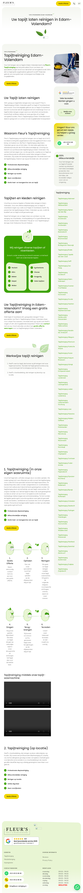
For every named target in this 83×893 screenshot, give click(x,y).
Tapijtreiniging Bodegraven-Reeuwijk (66, 244)
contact (46, 324)
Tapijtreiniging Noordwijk (63, 446)
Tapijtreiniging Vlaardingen (63, 516)
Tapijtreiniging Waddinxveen (63, 529)
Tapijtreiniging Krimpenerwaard (64, 370)
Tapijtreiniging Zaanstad (66, 546)
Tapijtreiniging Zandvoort (63, 552)
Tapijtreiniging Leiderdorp (63, 395)
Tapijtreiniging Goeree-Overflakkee (66, 287)
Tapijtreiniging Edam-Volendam (65, 280)
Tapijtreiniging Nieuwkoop (63, 433)
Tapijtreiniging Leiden (65, 389)
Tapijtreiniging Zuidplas (66, 564)
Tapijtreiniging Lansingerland (63, 383)
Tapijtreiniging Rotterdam (63, 495)
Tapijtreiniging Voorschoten (63, 523)
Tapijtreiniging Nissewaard (63, 439)
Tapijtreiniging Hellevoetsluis (63, 325)
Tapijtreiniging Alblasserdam (63, 204)
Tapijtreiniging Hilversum (66, 342)
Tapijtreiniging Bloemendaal (63, 237)
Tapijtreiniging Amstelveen (63, 217)
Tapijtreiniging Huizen (65, 353)
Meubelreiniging (9, 859)
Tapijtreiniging (9, 856)
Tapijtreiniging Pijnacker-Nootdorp (66, 477)
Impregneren (8, 863)
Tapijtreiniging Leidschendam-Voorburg (63, 402)
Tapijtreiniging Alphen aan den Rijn (65, 211)
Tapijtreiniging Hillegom (66, 337)
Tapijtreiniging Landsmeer (63, 377)
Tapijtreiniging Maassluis (66, 414)
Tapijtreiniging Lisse (64, 409)
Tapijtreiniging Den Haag (64, 267)
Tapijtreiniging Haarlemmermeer (64, 309)
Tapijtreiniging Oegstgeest (63, 453)
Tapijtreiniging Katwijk (65, 364)
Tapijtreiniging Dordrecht (63, 273)
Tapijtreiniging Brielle (65, 250)
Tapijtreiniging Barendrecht (63, 231)
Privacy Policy (47, 860)
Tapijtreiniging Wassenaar (63, 536)
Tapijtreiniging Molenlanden (63, 426)
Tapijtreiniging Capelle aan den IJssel (65, 255)
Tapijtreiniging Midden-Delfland (66, 419)
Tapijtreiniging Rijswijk (65, 490)
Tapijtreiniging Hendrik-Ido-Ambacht (66, 331)
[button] (79, 3)
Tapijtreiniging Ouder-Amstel (65, 464)
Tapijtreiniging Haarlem (66, 304)
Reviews (45, 857)
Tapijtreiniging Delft (64, 261)
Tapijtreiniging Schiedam (66, 501)
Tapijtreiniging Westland (66, 542)
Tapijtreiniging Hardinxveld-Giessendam (63, 317)
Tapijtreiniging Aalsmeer (66, 198)
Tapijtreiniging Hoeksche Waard (66, 347)
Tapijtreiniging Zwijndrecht (63, 570)
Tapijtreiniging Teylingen (66, 510)
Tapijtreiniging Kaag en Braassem (66, 359)
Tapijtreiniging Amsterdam (63, 224)
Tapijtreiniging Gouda (65, 299)
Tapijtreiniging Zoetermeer (63, 559)
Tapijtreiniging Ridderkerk (63, 484)
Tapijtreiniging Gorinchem (63, 293)
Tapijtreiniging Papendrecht (63, 471)
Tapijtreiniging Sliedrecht (66, 506)
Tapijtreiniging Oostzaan (66, 458)
